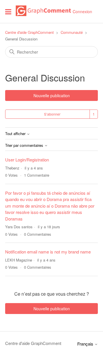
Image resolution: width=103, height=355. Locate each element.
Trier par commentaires (24, 145)
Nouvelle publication (51, 95)
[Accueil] (43, 14)
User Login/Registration (27, 160)
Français (85, 343)
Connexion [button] (82, 11)
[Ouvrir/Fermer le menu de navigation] (8, 11)
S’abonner (52, 114)
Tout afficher (16, 134)
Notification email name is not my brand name (48, 252)
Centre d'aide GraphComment (29, 32)
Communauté (72, 32)
